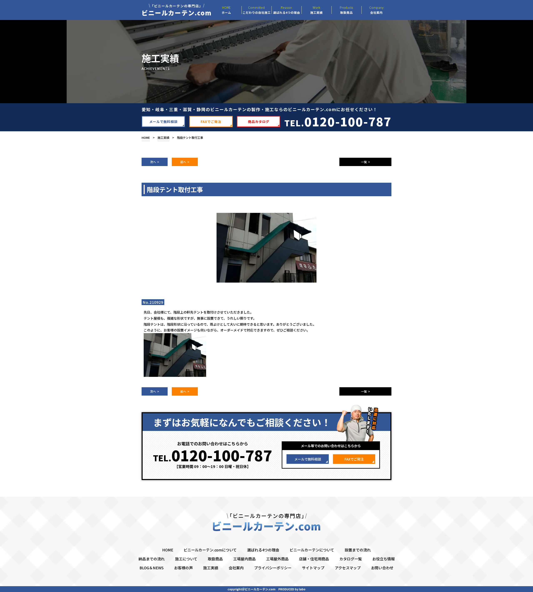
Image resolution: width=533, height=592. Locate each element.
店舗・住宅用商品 (314, 559)
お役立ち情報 (383, 559)
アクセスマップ (348, 568)
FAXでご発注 (211, 121)
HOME (146, 137)
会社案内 (236, 568)
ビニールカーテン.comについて (210, 550)
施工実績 (163, 137)
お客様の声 (183, 568)
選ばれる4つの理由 (263, 550)
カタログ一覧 (350, 559)
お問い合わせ (382, 568)
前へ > (184, 162)
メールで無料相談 (163, 121)
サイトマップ (313, 568)
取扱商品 (215, 559)
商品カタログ (258, 121)
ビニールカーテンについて (312, 550)
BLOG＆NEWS (151, 568)
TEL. (337, 121)
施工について (186, 559)
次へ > (154, 162)
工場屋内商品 (244, 559)
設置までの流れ (358, 550)
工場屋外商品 (277, 559)
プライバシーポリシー (272, 568)
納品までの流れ (151, 559)
